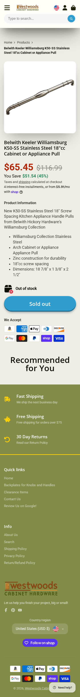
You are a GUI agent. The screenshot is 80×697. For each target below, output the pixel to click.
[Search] (71, 18)
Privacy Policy (14, 556)
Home (8, 42)
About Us (11, 535)
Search (9, 542)
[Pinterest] (13, 610)
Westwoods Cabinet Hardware (46, 688)
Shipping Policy (15, 549)
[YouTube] (20, 610)
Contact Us (12, 499)
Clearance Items (16, 492)
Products (23, 42)
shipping (24, 182)
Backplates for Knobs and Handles (29, 485)
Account (65, 7)
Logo (27, 8)
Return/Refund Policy (19, 563)
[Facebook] (6, 610)
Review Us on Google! (20, 506)
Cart (73, 7)
